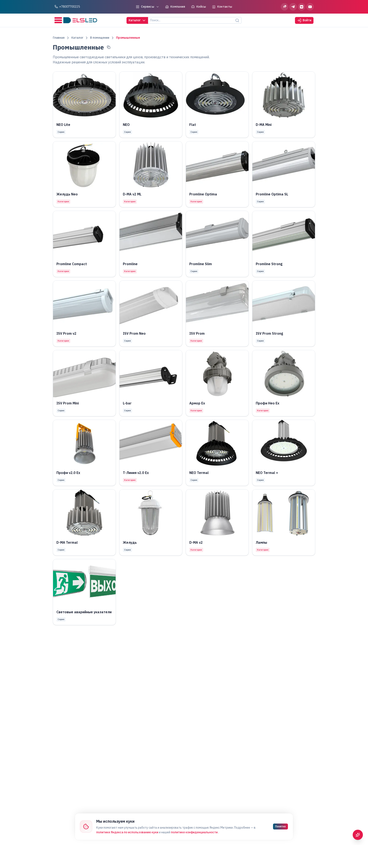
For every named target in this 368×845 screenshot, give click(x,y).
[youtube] (310, 6)
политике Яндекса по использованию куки (127, 832)
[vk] (301, 6)
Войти (307, 20)
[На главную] (76, 20)
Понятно (280, 826)
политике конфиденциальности (194, 832)
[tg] (293, 6)
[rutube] (284, 6)
